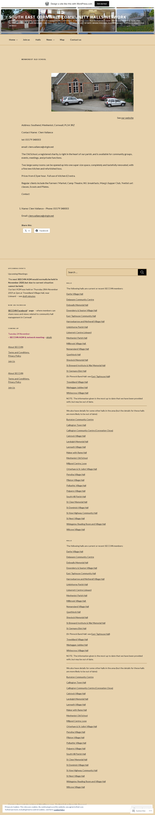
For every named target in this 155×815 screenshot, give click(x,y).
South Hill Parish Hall (76, 496)
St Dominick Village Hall (77, 507)
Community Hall (89, 513)
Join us (26, 39)
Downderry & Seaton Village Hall (81, 310)
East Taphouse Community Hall (81, 316)
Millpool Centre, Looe (76, 463)
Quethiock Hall (73, 354)
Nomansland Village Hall (77, 349)
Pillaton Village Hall (75, 480)
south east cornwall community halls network (67, 16)
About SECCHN (15, 347)
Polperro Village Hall (75, 491)
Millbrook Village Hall (76, 343)
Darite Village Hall (74, 294)
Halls (38, 39)
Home (12, 39)
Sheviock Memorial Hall (77, 360)
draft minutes (29, 296)
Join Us (11, 361)
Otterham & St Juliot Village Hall (81, 469)
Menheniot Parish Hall (76, 338)
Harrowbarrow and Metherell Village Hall (85, 321)
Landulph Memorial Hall (77, 441)
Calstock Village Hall (76, 436)
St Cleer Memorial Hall (76, 502)
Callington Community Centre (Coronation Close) (89, 430)
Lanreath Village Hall (76, 447)
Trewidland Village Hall (77, 382)
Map (62, 39)
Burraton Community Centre (80, 419)
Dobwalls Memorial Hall (77, 305)
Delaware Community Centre (80, 299)
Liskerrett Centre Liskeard (78, 332)
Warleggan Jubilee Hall (77, 387)
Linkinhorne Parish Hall (77, 327)
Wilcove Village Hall (75, 529)
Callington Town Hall (76, 425)
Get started (102, 4)
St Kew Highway (74, 513)
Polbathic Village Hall (76, 485)
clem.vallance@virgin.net (41, 215)
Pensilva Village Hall (75, 474)
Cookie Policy (59, 810)
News (49, 39)
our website (127, 117)
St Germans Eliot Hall (76, 371)
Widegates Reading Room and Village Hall (86, 524)
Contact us (75, 39)
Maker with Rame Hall (76, 452)
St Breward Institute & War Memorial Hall (85, 365)
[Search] (142, 272)
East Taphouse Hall (100, 376)
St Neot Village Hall (75, 518)
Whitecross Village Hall (77, 393)
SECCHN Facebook (17, 310)
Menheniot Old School (77, 458)
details (49, 337)
